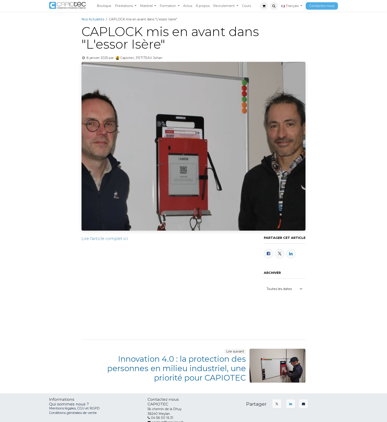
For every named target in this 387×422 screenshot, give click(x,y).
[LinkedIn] (291, 253)
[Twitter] (279, 253)
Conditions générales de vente (73, 413)
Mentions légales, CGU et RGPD (75, 408)
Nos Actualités (93, 19)
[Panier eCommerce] (264, 6)
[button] (274, 6)
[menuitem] (104, 6)
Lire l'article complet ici (105, 238)
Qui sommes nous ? (69, 404)
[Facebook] (268, 253)
